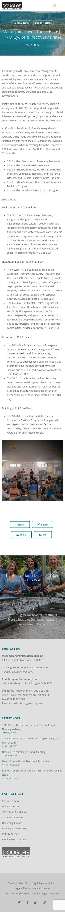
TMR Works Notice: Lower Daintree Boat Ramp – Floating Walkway (30, 727)
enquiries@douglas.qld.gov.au (26, 703)
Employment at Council (15, 839)
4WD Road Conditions (14, 812)
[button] (61, 5)
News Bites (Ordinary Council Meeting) (24, 752)
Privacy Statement (17, 883)
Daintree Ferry (10, 806)
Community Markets (13, 817)
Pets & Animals (10, 834)
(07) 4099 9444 (19, 690)
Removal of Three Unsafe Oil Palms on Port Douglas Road (32, 772)
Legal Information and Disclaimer (32, 888)
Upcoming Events (12, 823)
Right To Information (44, 883)
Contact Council (10, 801)
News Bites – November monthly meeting (26, 761)
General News (21, 22)
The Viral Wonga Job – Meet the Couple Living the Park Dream (30, 740)
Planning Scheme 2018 (15, 828)
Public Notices (43, 22)
